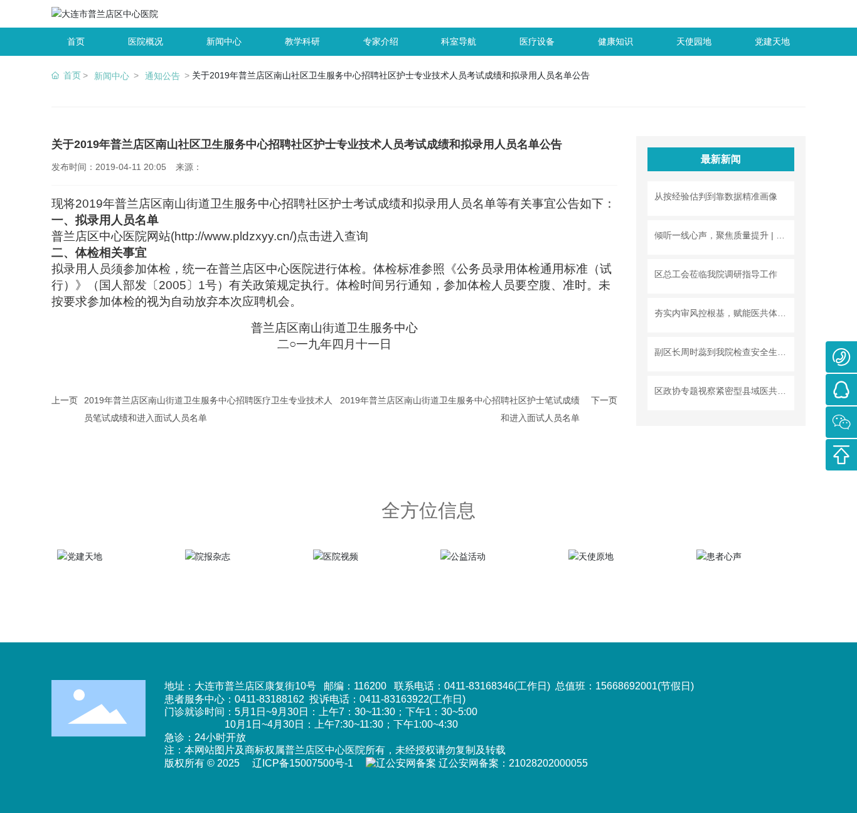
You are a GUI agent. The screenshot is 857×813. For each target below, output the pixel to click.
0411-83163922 (394, 699)
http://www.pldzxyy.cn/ (233, 236)
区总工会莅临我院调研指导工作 (715, 274)
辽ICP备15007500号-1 (302, 763)
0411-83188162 (269, 699)
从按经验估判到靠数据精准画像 (715, 196)
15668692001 (626, 686)
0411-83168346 (479, 686)
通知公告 (162, 76)
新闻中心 (111, 76)
